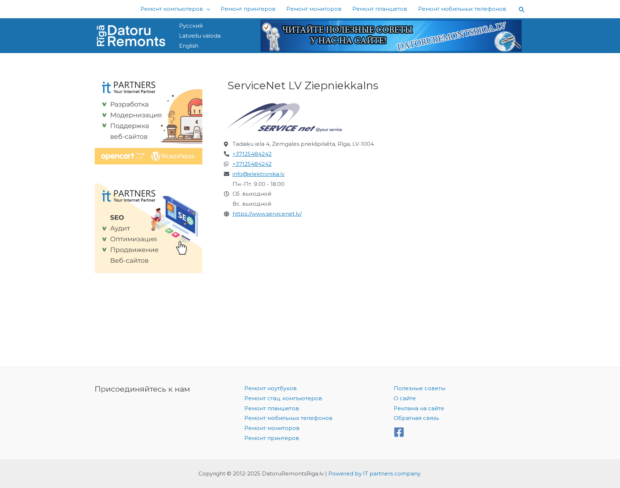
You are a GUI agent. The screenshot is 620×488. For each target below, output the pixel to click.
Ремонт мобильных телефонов (288, 418)
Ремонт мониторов (272, 428)
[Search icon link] (522, 9)
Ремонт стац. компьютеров (283, 398)
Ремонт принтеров (271, 438)
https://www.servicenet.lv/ (267, 213)
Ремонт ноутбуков (270, 388)
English (188, 45)
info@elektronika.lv (258, 174)
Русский (191, 25)
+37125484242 (252, 153)
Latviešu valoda (200, 35)
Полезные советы (419, 388)
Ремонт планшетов (271, 408)
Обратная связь (416, 418)
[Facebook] (399, 432)
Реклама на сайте (419, 408)
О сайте (405, 398)
